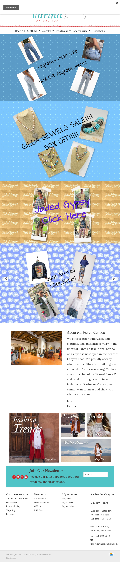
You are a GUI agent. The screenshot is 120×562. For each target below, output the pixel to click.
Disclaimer (11, 502)
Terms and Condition (17, 498)
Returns (10, 514)
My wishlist (68, 506)
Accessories (80, 30)
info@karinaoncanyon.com (104, 543)
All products (40, 498)
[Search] (66, 16)
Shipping (10, 510)
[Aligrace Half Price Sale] (60, 67)
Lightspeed (11, 558)
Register (66, 498)
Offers (37, 506)
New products (41, 502)
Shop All (20, 30)
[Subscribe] (106, 479)
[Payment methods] (111, 554)
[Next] (114, 279)
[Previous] (6, 279)
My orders (67, 502)
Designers (98, 30)
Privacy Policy (13, 506)
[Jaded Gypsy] (60, 212)
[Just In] (60, 283)
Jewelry (47, 30)
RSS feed (38, 510)
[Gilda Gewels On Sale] (60, 141)
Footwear (62, 30)
